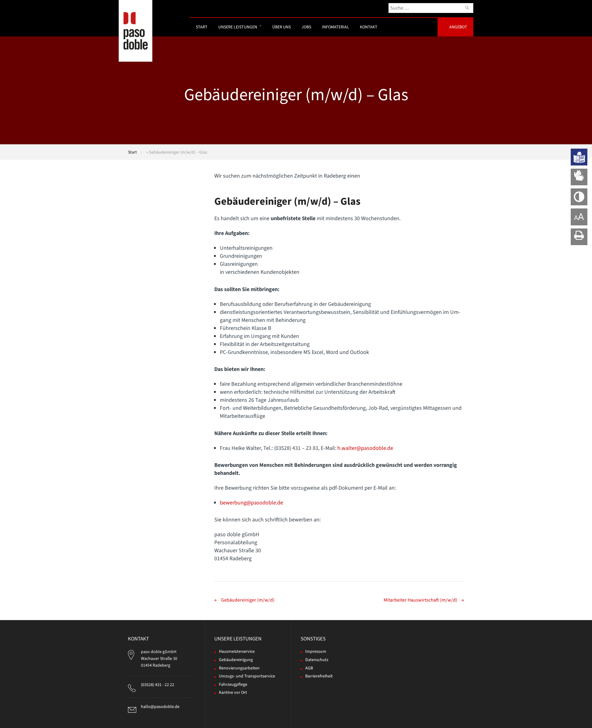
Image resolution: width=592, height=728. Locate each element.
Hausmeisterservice (237, 651)
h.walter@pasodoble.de (365, 448)
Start (202, 27)
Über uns (281, 27)
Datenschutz (316, 660)
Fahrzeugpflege (233, 684)
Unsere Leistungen (237, 27)
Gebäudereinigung (236, 660)
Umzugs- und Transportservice (247, 676)
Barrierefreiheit (319, 676)
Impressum (315, 651)
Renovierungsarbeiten (239, 668)
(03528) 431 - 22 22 (157, 685)
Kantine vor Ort (233, 692)
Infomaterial (335, 27)
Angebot (458, 27)
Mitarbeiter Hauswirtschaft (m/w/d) (420, 600)
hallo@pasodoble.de (160, 707)
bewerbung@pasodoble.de (251, 503)
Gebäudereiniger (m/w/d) (247, 600)
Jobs (306, 27)
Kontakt (368, 27)
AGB (309, 668)
